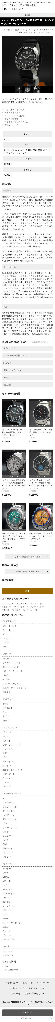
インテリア (8, 951)
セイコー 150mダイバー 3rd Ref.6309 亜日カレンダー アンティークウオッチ (13, 432)
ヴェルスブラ (9, 939)
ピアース (7, 935)
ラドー (6, 782)
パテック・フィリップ (13, 671)
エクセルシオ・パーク (13, 770)
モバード (7, 741)
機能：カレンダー (12, 125)
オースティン (9, 906)
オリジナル (8, 955)
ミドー (6, 753)
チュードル (8, 630)
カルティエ (8, 658)
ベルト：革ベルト (12, 113)
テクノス (7, 778)
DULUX (6, 898)
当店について (12, 983)
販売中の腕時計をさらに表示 (27, 571)
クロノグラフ (38, 603)
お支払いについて (37, 988)
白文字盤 (17, 610)
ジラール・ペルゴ (11, 667)
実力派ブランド (10, 727)
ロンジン (7, 692)
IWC (5, 647)
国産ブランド (19, 30)
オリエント (8, 708)
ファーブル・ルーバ (12, 745)
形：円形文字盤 (11, 119)
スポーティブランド (12, 793)
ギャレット (8, 848)
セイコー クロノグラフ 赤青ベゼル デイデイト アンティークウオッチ (40, 536)
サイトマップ (43, 983)
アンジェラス (9, 893)
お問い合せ (15, 993)
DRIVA (6, 877)
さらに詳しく (36, 102)
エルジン (7, 902)
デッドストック (31, 610)
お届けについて (17, 988)
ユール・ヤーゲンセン (13, 923)
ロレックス (8, 603)
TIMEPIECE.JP (12, 9)
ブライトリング (10, 626)
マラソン (7, 857)
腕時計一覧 (27, 983)
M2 (4, 798)
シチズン (7, 720)
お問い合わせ (25, 1018)
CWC (5, 844)
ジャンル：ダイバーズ (14, 110)
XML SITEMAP (11, 970)
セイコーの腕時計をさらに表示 (27, 557)
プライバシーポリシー (35, 993)
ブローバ (7, 732)
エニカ (6, 927)
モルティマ (8, 889)
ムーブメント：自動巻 (14, 116)
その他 (6, 946)
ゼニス (6, 634)
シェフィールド (10, 807)
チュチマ (7, 836)
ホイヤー (7, 840)
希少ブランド (9, 864)
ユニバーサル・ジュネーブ (15, 688)
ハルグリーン (9, 815)
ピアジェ (7, 679)
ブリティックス (10, 827)
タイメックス (9, 811)
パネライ (7, 675)
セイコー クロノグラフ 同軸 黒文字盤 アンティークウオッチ (40, 432)
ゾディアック (9, 774)
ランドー (7, 868)
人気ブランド (9, 654)
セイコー (29, 30)
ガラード (7, 881)
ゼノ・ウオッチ (10, 819)
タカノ (6, 704)
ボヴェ (6, 757)
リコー (6, 712)
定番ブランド (9, 621)
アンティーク (22, 603)
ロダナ (6, 885)
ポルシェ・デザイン (12, 683)
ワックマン (8, 852)
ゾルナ (6, 823)
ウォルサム (8, 749)
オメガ (6, 610)
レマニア (7, 786)
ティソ (6, 736)
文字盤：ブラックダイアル (16, 122)
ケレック (7, 931)
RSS (6, 967)
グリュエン (8, 910)
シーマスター (38, 607)
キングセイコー (21, 607)
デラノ (6, 914)
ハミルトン (8, 761)
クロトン (7, 765)
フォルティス (9, 802)
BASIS (5, 873)
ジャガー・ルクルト (12, 663)
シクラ (6, 832)
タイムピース (8, 30)
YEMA (5, 919)
